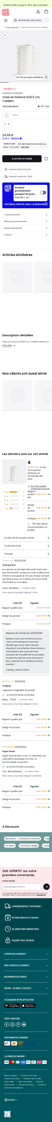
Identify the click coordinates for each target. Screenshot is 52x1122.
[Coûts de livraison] (46, 214)
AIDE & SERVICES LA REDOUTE (16, 965)
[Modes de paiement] (46, 228)
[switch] (30, 193)
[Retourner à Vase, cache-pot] (5, 35)
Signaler (34, 603)
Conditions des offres (29, 1075)
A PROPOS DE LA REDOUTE (15, 953)
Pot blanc (10, 845)
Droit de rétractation (26, 1085)
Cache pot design (29, 845)
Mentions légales (10, 1075)
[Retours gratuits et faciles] (46, 221)
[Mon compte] (38, 11)
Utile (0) (17, 603)
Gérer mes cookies (25, 1082)
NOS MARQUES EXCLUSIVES (15, 976)
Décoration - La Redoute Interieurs (22, 838)
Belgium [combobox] (11, 1100)
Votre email (8, 880)
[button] (46, 11)
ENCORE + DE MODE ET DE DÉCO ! (17, 988)
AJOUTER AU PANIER (22, 158)
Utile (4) (17, 786)
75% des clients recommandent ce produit (38, 526)
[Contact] (46, 235)
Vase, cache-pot (12, 27)
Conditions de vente (12, 1079)
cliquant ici (41, 895)
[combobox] (26, 539)
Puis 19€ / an (25, 192)
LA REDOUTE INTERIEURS (12, 93)
